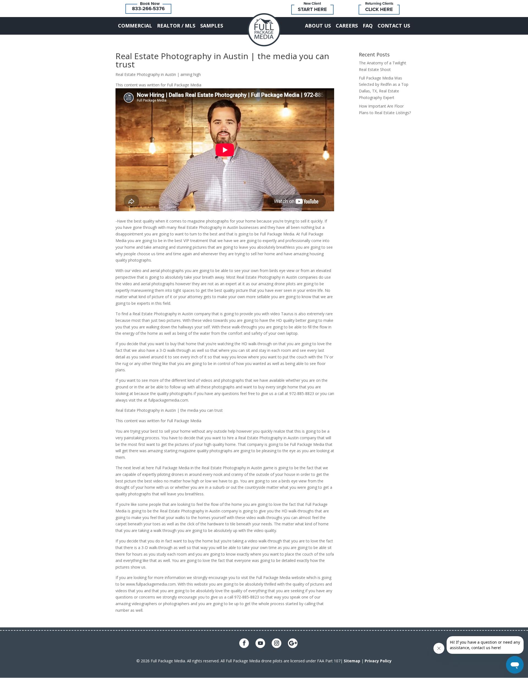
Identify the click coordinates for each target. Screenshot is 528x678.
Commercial (135, 25)
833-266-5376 (148, 9)
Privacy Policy (378, 660)
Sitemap (352, 660)
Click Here (379, 9)
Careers (347, 25)
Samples (211, 25)
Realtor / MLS (176, 25)
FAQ (368, 25)
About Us (318, 25)
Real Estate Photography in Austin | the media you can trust (222, 60)
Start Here (312, 9)
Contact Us (394, 25)
